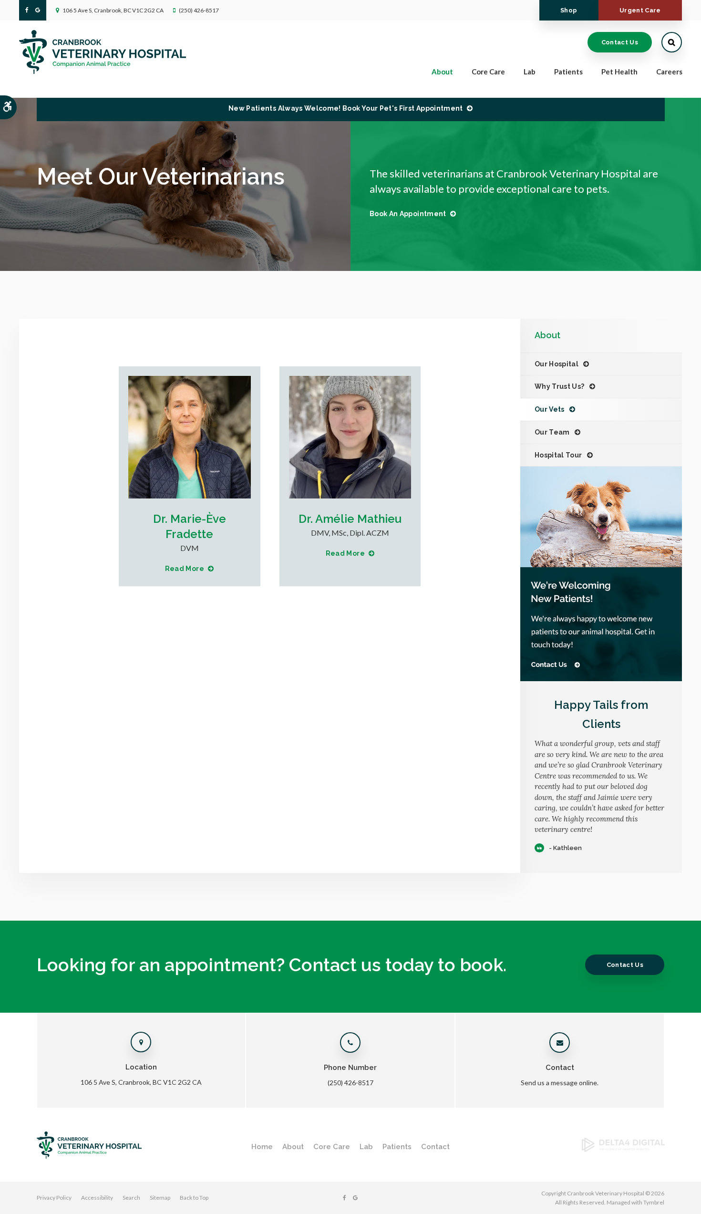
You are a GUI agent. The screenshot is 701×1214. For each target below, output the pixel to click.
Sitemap (160, 1197)
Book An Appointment (408, 214)
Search (131, 1197)
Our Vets (550, 409)
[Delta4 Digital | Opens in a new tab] (623, 1148)
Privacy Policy (54, 1197)
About (293, 1146)
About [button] (442, 71)
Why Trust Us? (560, 386)
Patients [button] (568, 71)
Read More (184, 568)
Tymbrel (653, 1202)
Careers (669, 71)
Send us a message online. (559, 1083)
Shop (568, 10)
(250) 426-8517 (199, 10)
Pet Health (619, 71)
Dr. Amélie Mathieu (350, 519)
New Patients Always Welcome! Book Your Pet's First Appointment (345, 108)
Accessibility (97, 1197)
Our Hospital (556, 364)
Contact (435, 1146)
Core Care (331, 1146)
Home (262, 1146)
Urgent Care (640, 10)
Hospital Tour (558, 455)
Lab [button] (530, 71)
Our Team (552, 432)
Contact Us (619, 42)
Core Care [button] (488, 71)
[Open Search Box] (671, 42)
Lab (366, 1146)
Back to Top (194, 1197)
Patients (397, 1146)
